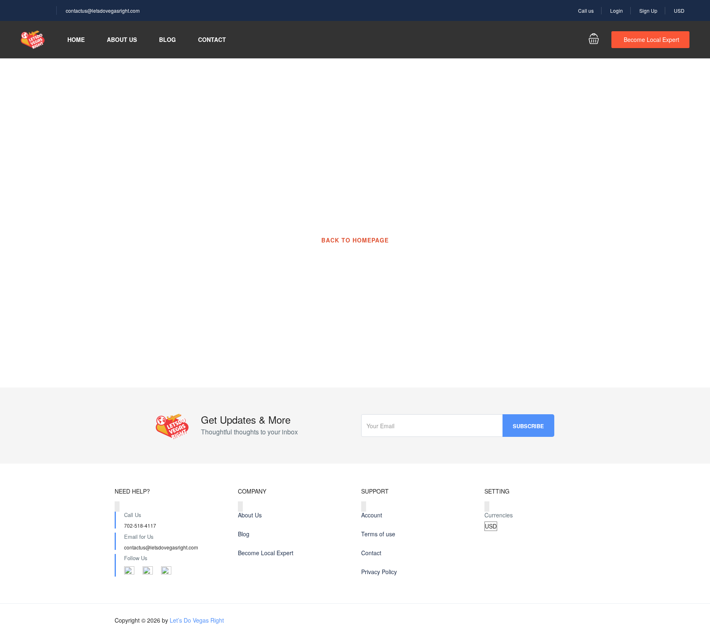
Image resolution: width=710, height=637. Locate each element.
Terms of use (378, 534)
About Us (122, 39)
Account (371, 515)
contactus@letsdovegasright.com (103, 10)
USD (680, 10)
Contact (212, 39)
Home (76, 39)
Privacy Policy (379, 572)
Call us (586, 10)
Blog (167, 39)
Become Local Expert (651, 39)
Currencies (498, 515)
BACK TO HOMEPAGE (355, 240)
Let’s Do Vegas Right (197, 620)
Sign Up (648, 10)
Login (616, 10)
